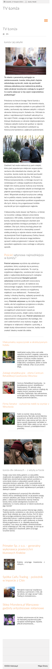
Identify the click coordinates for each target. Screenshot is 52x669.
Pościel (8, 255)
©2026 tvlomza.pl (11, 666)
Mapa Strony (43, 666)
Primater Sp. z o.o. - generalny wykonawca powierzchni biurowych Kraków (21, 549)
